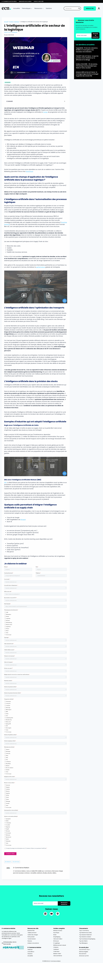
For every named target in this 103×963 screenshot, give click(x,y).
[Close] (76, 466)
